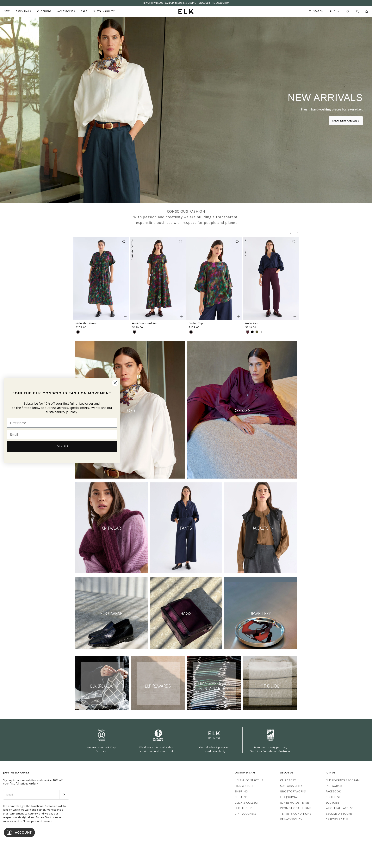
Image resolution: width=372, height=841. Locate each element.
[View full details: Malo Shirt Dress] (101, 278)
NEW (7, 11)
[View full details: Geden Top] (214, 278)
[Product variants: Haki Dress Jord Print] (181, 316)
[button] (125, 240)
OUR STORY (288, 780)
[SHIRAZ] (247, 332)
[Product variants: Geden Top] (238, 316)
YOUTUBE (332, 802)
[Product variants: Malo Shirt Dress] (125, 316)
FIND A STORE (244, 786)
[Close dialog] (115, 382)
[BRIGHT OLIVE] (257, 332)
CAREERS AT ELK (337, 819)
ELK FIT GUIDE (244, 808)
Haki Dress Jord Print (145, 323)
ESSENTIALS (23, 11)
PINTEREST (333, 797)
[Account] (357, 11)
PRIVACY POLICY (291, 819)
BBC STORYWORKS (293, 791)
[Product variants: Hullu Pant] (295, 316)
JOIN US (62, 446)
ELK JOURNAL (289, 797)
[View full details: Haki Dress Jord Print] (158, 278)
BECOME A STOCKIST (340, 813)
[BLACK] (252, 332)
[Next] (297, 232)
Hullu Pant (251, 323)
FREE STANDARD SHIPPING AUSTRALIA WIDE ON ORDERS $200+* (186, 3)
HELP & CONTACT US (249, 780)
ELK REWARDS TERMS (295, 802)
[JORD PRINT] (78, 332)
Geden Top (196, 323)
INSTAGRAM (334, 786)
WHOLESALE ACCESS (339, 808)
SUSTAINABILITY (291, 786)
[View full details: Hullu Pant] (271, 278)
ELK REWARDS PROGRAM (343, 780)
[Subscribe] (64, 794)
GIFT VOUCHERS (245, 813)
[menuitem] (7, 11)
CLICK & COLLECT (247, 802)
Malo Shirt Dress (86, 323)
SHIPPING (241, 791)
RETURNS (241, 797)
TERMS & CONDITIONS (295, 813)
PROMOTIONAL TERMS (295, 808)
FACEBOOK (333, 791)
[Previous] (290, 232)
